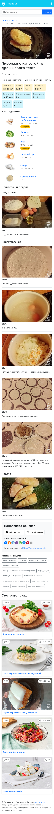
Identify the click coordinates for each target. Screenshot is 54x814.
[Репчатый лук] (10, 156)
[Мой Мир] (24, 542)
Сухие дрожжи (28, 176)
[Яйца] (10, 145)
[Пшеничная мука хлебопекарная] (10, 122)
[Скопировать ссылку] (31, 542)
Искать (47, 12)
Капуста (24, 132)
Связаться (17, 810)
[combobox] (22, 11)
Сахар (23, 165)
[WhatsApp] (20, 542)
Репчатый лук (27, 154)
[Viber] (16, 542)
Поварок (12, 3)
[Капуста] (10, 134)
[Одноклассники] (9, 542)
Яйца (23, 142)
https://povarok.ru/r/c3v (34, 548)
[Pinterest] (27, 542)
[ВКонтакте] (5, 542)
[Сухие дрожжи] (10, 178)
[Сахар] (10, 167)
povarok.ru (40, 802)
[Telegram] (13, 542)
